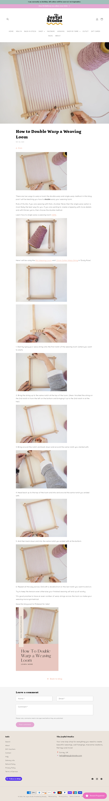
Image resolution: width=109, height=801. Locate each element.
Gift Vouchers (10, 749)
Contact (8, 753)
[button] (7, 19)
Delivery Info (10, 760)
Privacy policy (63, 796)
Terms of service (75, 796)
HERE (54, 215)
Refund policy (52, 796)
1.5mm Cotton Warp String (67, 260)
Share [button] (20, 148)
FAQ (7, 757)
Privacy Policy (10, 768)
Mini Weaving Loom (43, 260)
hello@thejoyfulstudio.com (70, 755)
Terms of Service (11, 771)
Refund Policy (10, 764)
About (7, 745)
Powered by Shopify (40, 796)
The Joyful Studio (28, 796)
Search (7, 742)
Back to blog (56, 679)
